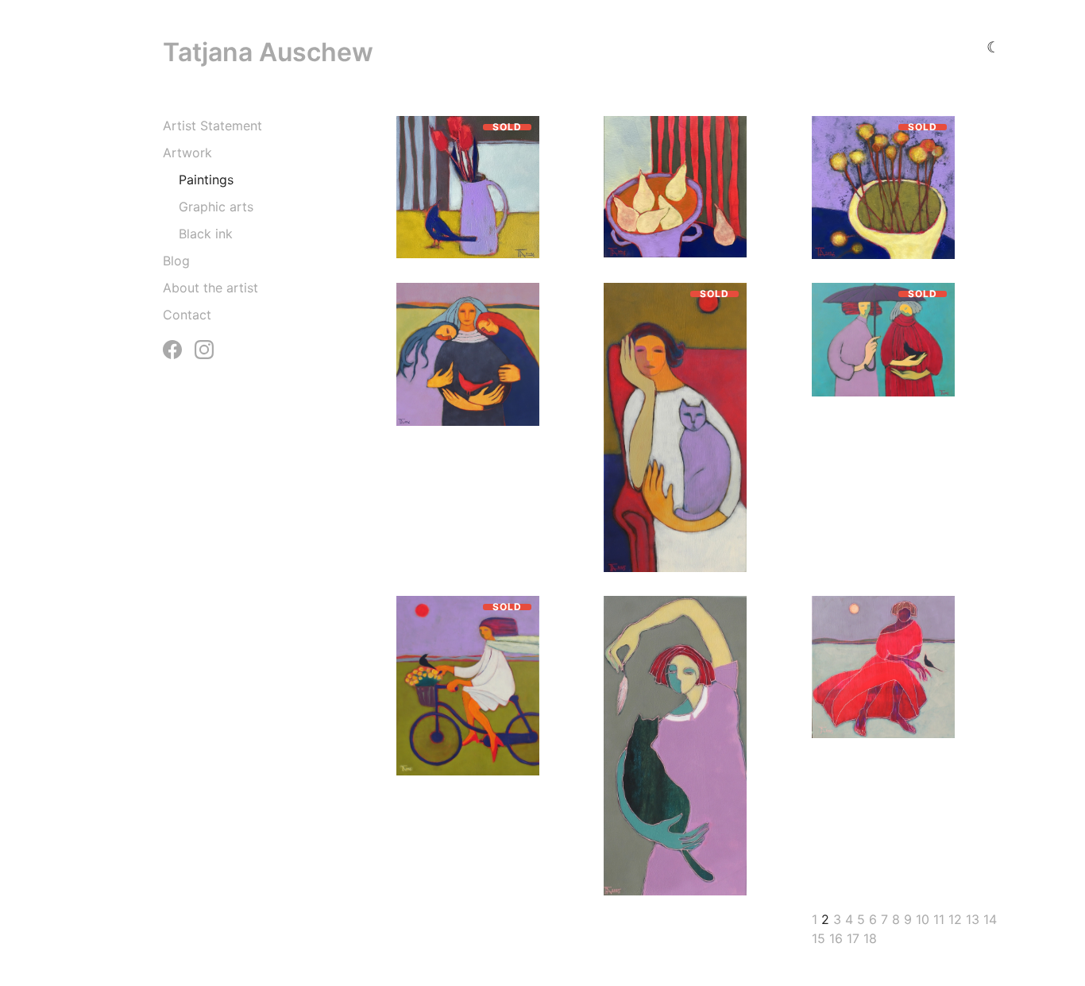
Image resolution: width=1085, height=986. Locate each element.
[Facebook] (172, 349)
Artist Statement (212, 125)
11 (938, 919)
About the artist (210, 288)
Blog (176, 261)
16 (836, 938)
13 (972, 919)
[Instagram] (204, 349)
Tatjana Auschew (268, 52)
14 (990, 919)
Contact (187, 315)
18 (870, 938)
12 (955, 919)
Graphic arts (216, 207)
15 (818, 938)
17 (853, 938)
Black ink (206, 234)
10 (922, 919)
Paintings (206, 180)
